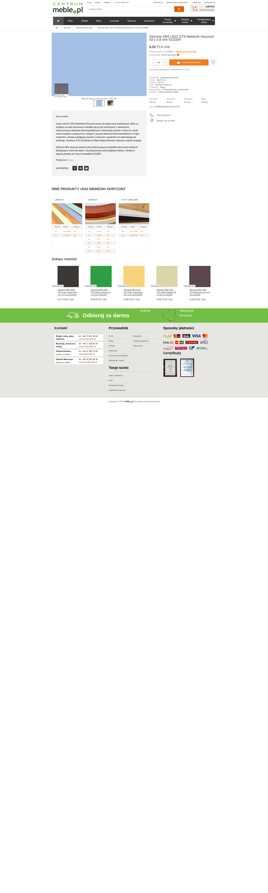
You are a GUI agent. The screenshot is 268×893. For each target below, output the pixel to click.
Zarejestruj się (209, 2)
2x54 (98, 251)
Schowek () (158, 2)
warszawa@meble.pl (88, 362)
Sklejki (84, 21)
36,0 (123, 235)
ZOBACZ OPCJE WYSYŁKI (185, 52)
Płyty (70, 21)
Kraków (145, 310)
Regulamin (137, 336)
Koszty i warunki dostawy (118, 356)
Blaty (98, 21)
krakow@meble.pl (87, 354)
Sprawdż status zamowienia (177, 2)
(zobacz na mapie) (63, 354)
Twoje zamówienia (116, 376)
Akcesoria (149, 21)
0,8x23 (99, 231)
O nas (89, 2)
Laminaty (114, 21)
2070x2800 (134, 231)
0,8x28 (99, 235)
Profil (111, 380)
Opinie (111, 341)
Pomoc (97, 2)
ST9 (75, 231)
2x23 (98, 239)
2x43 (98, 247)
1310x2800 (67, 231)
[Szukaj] (179, 9)
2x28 (98, 243)
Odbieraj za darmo (106, 315)
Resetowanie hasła (116, 385)
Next (144, 68)
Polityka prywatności (141, 341)
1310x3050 (67, 235)
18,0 (123, 231)
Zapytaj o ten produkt (165, 121)
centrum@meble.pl (87, 339)
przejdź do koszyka (207, 10)
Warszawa (186, 310)
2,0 (89, 239)
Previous (54, 68)
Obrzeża (131, 21)
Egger (70, 160)
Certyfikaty (172, 353)
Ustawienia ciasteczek (117, 390)
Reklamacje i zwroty (116, 360)
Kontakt (107, 2)
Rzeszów (186, 315)
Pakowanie (113, 351)
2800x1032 (134, 235)
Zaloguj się (196, 2)
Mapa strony (138, 346)
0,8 (56, 231)
